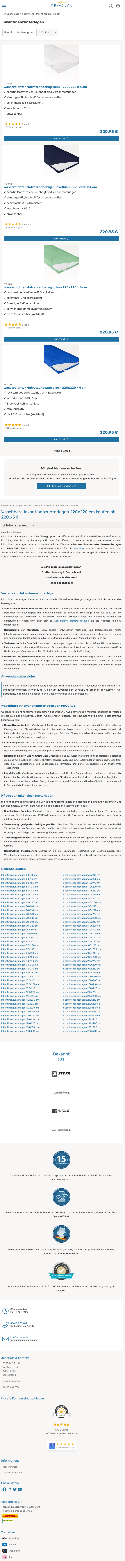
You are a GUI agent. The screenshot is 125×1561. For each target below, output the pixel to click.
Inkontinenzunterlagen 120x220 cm (20, 1023)
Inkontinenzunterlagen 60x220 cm (19, 902)
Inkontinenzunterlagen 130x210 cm (81, 875)
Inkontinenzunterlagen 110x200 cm (20, 999)
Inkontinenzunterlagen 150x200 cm (81, 902)
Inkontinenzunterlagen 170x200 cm (81, 933)
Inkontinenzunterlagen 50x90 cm (19, 879)
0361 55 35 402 (18, 1323)
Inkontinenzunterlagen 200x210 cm (81, 984)
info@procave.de (19, 1337)
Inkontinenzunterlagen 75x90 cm (19, 929)
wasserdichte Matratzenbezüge (71, 620)
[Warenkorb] (117, 5)
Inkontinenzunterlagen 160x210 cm (81, 922)
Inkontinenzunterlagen (48, 13)
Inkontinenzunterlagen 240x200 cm (81, 1023)
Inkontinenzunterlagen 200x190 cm (81, 976)
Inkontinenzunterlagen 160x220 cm (81, 925)
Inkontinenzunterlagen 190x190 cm (81, 961)
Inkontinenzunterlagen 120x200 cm (20, 1015)
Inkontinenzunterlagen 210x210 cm (81, 999)
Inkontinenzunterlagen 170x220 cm (81, 941)
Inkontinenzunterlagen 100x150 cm (20, 976)
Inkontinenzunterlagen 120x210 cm (20, 1019)
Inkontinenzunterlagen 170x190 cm (81, 929)
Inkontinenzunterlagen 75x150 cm (19, 933)
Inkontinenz (27, 13)
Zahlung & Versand (12, 1472)
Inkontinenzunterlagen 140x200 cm (81, 886)
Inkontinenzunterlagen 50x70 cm (19, 875)
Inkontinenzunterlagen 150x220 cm (81, 910)
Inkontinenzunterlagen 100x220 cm (20, 992)
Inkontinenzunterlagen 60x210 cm (19, 898)
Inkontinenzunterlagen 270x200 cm (81, 1027)
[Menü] (4, 5)
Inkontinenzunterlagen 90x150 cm (19, 957)
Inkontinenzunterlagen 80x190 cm (19, 941)
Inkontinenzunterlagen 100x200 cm (20, 984)
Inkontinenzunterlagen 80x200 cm (20, 945)
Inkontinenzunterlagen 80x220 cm (19, 953)
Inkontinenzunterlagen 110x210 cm (19, 1003)
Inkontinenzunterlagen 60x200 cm (19, 894)
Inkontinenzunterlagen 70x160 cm (19, 910)
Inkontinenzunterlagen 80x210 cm (19, 949)
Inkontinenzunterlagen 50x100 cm (19, 883)
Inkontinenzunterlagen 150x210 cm (81, 906)
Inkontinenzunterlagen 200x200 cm (81, 980)
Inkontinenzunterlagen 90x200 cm (19, 964)
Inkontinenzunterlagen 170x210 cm (81, 937)
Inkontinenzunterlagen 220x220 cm (81, 1019)
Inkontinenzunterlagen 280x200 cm (81, 1031)
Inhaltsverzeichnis (20, 525)
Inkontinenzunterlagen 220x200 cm (81, 1011)
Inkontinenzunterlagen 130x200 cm (20, 1031)
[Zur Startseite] (61, 4)
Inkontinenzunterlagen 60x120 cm (19, 886)
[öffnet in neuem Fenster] (61, 1446)
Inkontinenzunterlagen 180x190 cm (81, 945)
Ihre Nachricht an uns (63, 486)
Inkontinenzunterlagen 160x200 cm (81, 918)
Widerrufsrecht (10, 1466)
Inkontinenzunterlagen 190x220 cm (81, 972)
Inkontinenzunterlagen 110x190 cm (19, 996)
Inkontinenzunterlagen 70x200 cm (19, 918)
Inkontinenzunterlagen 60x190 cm (19, 890)
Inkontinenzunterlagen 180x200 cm (81, 949)
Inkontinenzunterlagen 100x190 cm (20, 980)
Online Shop (13, 13)
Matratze (79, 548)
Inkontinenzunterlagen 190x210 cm (81, 968)
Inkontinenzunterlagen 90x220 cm (19, 972)
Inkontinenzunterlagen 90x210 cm (19, 968)
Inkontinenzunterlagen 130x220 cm (81, 879)
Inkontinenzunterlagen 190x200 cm (81, 964)
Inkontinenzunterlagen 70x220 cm (19, 925)
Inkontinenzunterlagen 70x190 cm (19, 914)
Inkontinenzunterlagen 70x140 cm (19, 906)
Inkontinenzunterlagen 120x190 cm (20, 1011)
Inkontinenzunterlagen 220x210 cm (81, 1015)
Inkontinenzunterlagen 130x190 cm (20, 1027)
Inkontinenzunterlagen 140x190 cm (81, 883)
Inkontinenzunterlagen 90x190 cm (19, 961)
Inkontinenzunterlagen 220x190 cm (81, 1007)
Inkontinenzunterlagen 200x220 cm (81, 988)
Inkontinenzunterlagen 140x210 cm (81, 890)
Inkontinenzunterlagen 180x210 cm (81, 953)
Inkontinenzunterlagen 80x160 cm (19, 937)
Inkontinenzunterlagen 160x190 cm (81, 914)
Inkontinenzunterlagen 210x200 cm (81, 996)
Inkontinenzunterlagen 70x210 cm (19, 922)
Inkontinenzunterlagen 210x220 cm (81, 1003)
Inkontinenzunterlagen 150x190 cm (81, 898)
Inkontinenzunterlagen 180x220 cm (81, 957)
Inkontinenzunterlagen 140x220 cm (81, 894)
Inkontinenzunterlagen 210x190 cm (81, 992)
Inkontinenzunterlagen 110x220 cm (20, 1007)
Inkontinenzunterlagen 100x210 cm (20, 988)
